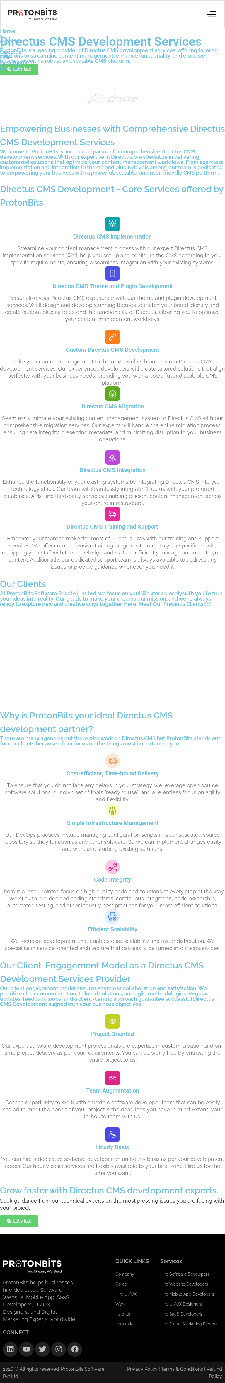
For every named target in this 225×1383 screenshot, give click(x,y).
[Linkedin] (10, 1349)
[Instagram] (58, 1349)
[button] (211, 14)
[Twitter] (42, 1349)
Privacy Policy (142, 1369)
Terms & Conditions (182, 1369)
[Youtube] (26, 1349)
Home (7, 31)
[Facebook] (74, 1349)
